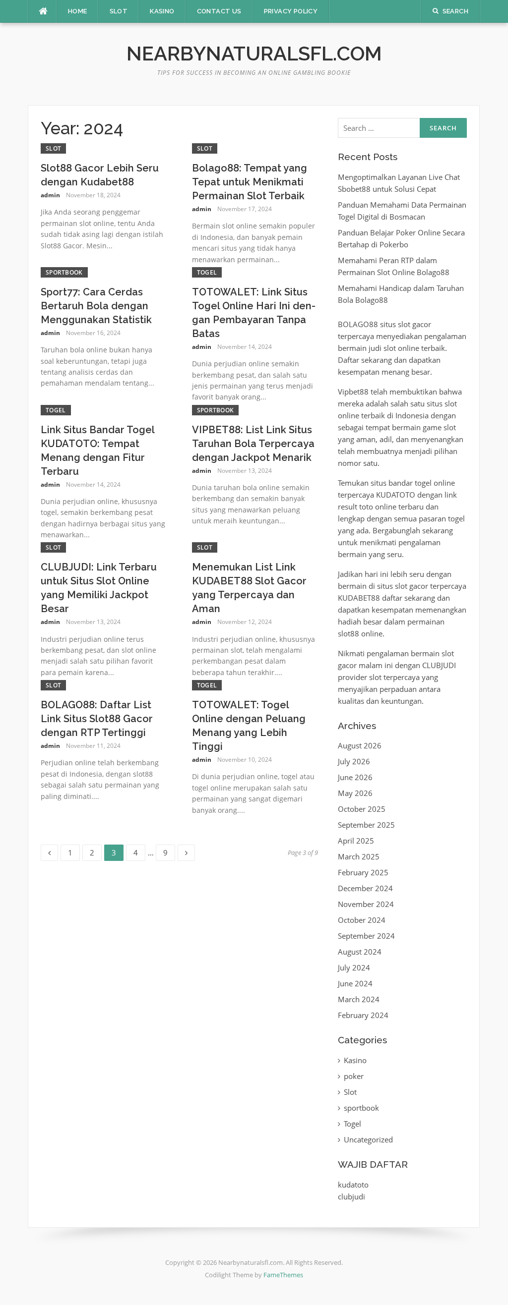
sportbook (64, 272)
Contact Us (219, 11)
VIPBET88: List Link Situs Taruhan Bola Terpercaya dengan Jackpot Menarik (253, 443)
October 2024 (361, 920)
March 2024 (359, 999)
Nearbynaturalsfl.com (254, 53)
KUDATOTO (395, 495)
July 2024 (354, 967)
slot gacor (414, 324)
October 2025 (361, 809)
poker (354, 1076)
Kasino (162, 11)
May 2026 (355, 793)
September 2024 (366, 936)
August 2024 (359, 952)
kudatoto (353, 1185)
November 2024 (366, 904)
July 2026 (354, 761)
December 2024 (365, 888)
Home (77, 11)
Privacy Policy (291, 11)
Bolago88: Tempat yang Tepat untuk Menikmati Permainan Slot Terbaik (249, 182)
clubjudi (351, 1196)
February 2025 (363, 872)
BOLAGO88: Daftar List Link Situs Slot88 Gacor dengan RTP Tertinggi (97, 718)
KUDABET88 (359, 598)
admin (50, 195)
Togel (207, 272)
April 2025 (356, 841)
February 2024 (363, 1015)
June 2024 (355, 983)
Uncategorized (368, 1139)
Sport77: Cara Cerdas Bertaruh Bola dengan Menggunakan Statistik (96, 306)
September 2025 (366, 825)
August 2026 (359, 745)
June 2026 (355, 777)
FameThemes (283, 1274)
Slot (119, 11)
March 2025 (359, 856)
